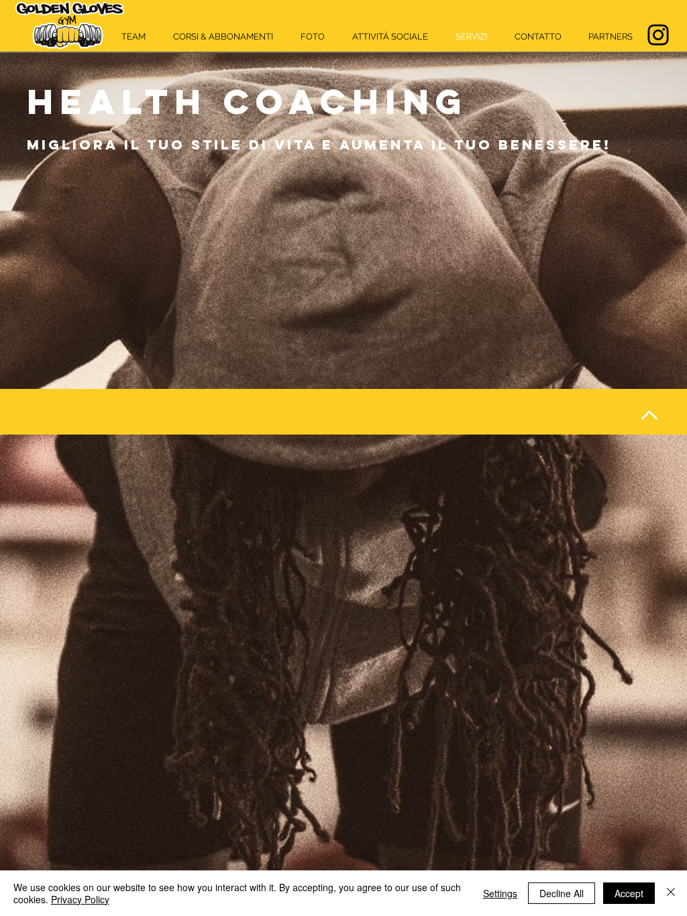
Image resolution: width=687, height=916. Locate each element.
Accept (629, 893)
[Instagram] (658, 35)
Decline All (561, 893)
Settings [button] (500, 893)
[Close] (671, 893)
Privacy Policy (80, 899)
